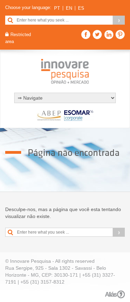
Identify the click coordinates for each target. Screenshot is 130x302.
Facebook (85, 34)
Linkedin (108, 34)
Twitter (97, 34)
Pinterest (120, 34)
